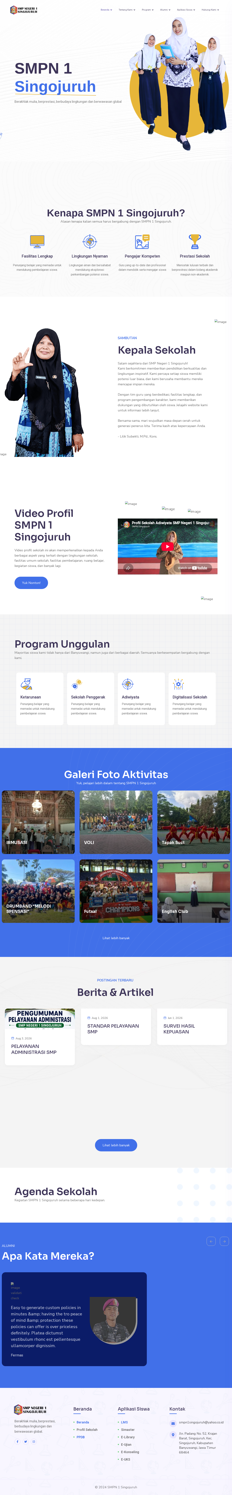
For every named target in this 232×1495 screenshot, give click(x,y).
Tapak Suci (173, 842)
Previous (211, 1241)
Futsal (90, 911)
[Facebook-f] (17, 1442)
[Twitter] (26, 1442)
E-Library (128, 1437)
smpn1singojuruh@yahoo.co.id (201, 1422)
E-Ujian (126, 1444)
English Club (175, 911)
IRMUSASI (16, 842)
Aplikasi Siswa (184, 9)
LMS (124, 1422)
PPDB (81, 1437)
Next (224, 1241)
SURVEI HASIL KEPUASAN (179, 1029)
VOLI (89, 842)
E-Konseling (130, 1452)
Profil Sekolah (87, 1430)
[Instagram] (34, 1442)
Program (146, 9)
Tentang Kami (125, 9)
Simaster (128, 1430)
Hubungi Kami (209, 9)
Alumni (164, 9)
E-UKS (125, 1459)
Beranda (105, 9)
